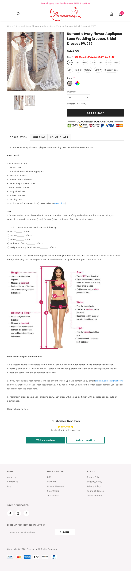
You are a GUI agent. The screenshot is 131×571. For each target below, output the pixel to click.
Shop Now (85, 3)
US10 (108, 62)
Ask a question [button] (85, 440)
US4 (85, 62)
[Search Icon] (18, 14)
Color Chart (59, 137)
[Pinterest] (26, 513)
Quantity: (71, 92)
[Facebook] (10, 513)
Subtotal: (71, 103)
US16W (87, 70)
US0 (70, 62)
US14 (70, 70)
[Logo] (65, 14)
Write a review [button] (45, 440)
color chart (59, 203)
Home (10, 26)
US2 (78, 62)
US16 (78, 70)
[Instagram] (18, 513)
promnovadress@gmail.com (109, 381)
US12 (116, 62)
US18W (98, 70)
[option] (35, 61)
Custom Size (111, 70)
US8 (101, 62)
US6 (93, 62)
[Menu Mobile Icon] (9, 14)
